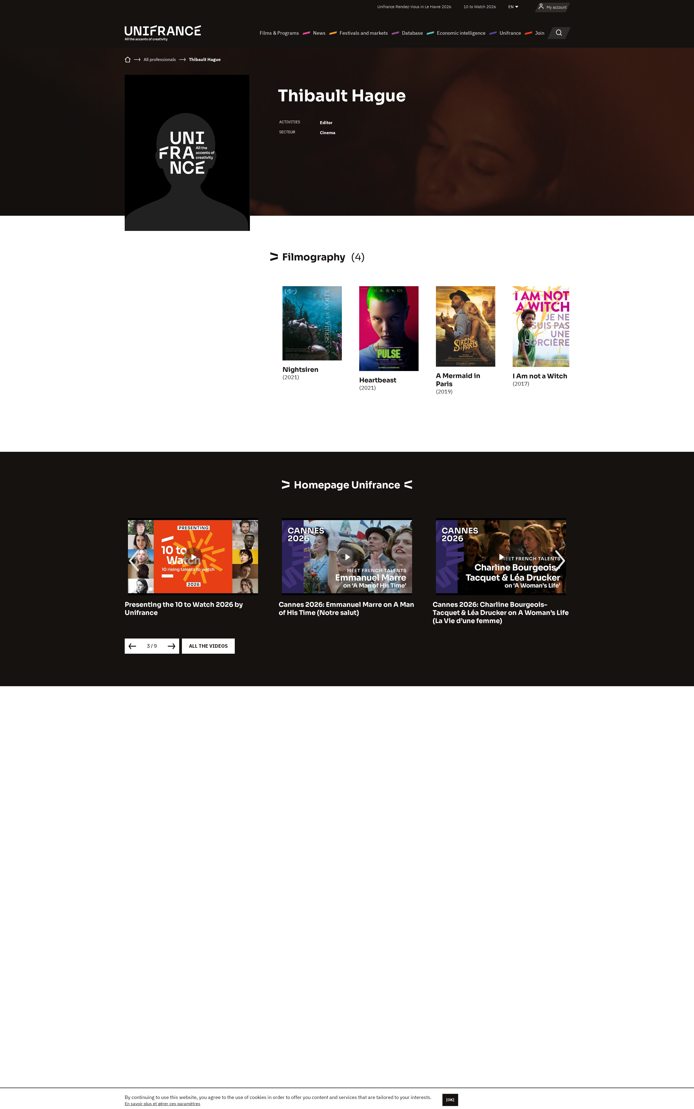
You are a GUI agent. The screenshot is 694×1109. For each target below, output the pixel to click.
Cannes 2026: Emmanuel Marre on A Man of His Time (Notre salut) (346, 609)
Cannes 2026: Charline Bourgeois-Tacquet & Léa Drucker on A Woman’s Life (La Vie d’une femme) (501, 613)
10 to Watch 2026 (480, 6)
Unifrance (510, 33)
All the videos (208, 646)
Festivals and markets (364, 33)
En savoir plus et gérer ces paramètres (162, 1103)
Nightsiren (300, 370)
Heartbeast (377, 380)
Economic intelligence (461, 33)
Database (412, 33)
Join (539, 33)
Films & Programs (279, 33)
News (319, 33)
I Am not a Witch (540, 376)
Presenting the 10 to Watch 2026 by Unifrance (184, 609)
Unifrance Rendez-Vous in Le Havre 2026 (414, 6)
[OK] (450, 1099)
